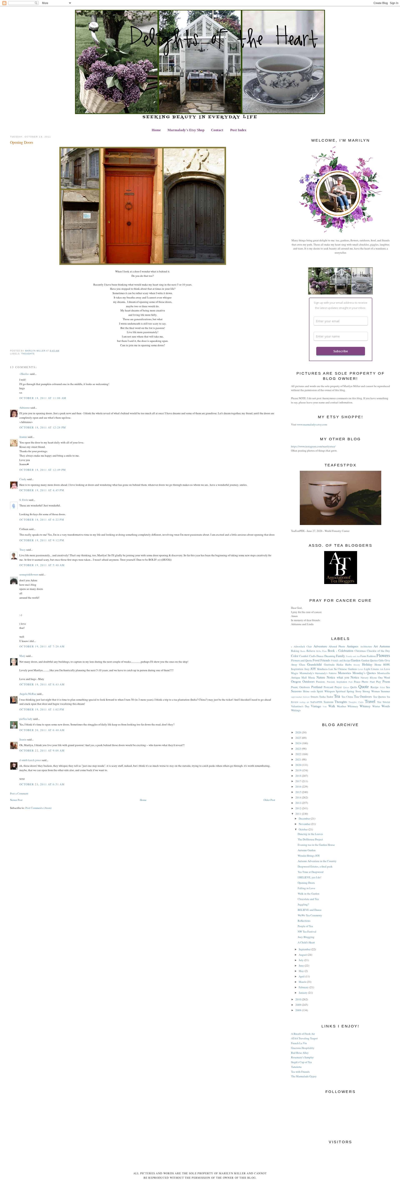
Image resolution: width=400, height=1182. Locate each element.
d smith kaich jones (30, 760)
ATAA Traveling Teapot (304, 1038)
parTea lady (25, 719)
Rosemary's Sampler (302, 1057)
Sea (388, 687)
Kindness (322, 669)
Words (385, 706)
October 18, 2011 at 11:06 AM (42, 398)
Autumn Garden (307, 850)
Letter (360, 669)
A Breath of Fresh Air (303, 1034)
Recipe (375, 687)
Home (156, 130)
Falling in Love (306, 888)
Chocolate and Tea (308, 899)
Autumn (384, 646)
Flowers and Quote (301, 660)
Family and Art (353, 656)
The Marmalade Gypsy (304, 1076)
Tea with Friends (300, 1072)
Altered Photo (337, 646)
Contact (217, 130)
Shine (306, 691)
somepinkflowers (28, 574)
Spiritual (341, 691)
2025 (298, 738)
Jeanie (22, 739)
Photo (365, 682)
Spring (350, 691)
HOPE (386, 664)
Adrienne (24, 407)
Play (378, 682)
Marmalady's (307, 673)
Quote (363, 686)
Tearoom (328, 702)
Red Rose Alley (300, 1053)
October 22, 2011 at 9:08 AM (42, 750)
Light (367, 669)
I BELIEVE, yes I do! (309, 877)
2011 (298, 814)
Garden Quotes (369, 660)
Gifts (381, 660)
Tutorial (386, 702)
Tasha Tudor (326, 697)
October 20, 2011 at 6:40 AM (42, 730)
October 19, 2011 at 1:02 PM (41, 709)
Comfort (303, 656)
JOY (313, 669)
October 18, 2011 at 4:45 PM (41, 490)
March (303, 982)
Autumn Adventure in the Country (317, 861)
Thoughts (28, 353)
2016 (298, 786)
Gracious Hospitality (302, 1048)
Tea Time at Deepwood (311, 872)
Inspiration (297, 669)
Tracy (22, 549)
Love (387, 669)
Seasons (296, 691)
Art (376, 646)
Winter (376, 706)
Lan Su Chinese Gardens (343, 669)
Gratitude (329, 664)
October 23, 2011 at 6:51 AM (42, 784)
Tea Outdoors (363, 696)
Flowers (383, 655)
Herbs (348, 664)
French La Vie (299, 1043)
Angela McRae (27, 694)
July (301, 960)
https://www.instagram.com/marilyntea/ (313, 446)
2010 (298, 999)
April (302, 976)
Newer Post (16, 800)
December (305, 818)
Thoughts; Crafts (356, 702)
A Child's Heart (306, 942)
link (381, 669)
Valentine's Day (300, 706)
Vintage (316, 706)
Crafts (312, 656)
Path (350, 681)
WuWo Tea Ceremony (310, 915)
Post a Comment (19, 793)
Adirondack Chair (303, 646)
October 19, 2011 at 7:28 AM (42, 646)
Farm (363, 656)
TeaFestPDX (316, 702)
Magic (294, 673)
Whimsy (365, 706)
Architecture (366, 646)
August (303, 955)
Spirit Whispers (326, 691)
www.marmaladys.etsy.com (312, 424)
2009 (298, 1005)
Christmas (360, 651)
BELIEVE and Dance (309, 910)
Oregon (296, 681)
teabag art (304, 702)
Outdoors (308, 681)
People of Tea (305, 926)
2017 (298, 781)
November (305, 824)
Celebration (345, 650)
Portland (316, 687)
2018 (298, 776)
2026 (298, 732)
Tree (379, 702)
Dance (320, 656)
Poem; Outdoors (300, 687)
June (302, 965)
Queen (346, 687)
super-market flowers (300, 696)
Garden (355, 660)
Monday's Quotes (364, 673)
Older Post (269, 800)
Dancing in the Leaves (310, 834)
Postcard (328, 687)
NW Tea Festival (307, 931)
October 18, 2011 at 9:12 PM (41, 540)
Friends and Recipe (340, 660)
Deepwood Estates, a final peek (315, 866)
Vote (325, 706)
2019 (298, 770)
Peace (357, 682)
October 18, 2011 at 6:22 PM (41, 519)
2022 (298, 754)
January (303, 992)
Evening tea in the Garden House (316, 845)
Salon (382, 687)
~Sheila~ (24, 374)
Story (358, 691)
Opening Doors (306, 883)
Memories (344, 673)
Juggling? (303, 904)
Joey (307, 669)
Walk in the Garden (308, 893)
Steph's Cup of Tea (301, 1062)
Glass (302, 664)
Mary (22, 656)
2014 (298, 797)
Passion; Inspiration (337, 681)
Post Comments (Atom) (38, 808)
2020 (298, 765)
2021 (298, 759)
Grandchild (314, 664)
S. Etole (23, 500)
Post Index (238, 130)
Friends (325, 660)
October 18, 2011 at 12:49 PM (42, 470)
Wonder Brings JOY (309, 855)
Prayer (338, 687)
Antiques (352, 646)
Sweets (314, 697)
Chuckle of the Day (378, 651)
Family (340, 656)
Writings (296, 710)
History (357, 664)
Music (311, 677)
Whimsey (353, 706)
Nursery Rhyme (369, 677)
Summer (385, 691)
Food (316, 660)
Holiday (367, 664)
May (302, 971)
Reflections (304, 921)
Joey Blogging (306, 937)
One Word (384, 677)
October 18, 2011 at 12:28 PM (42, 427)
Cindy (23, 479)
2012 (298, 808)
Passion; (320, 682)
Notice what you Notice (343, 677)
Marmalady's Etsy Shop (186, 130)
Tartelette (296, 1067)
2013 (298, 803)
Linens (375, 669)
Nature (320, 677)
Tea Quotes (379, 697)
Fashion (371, 656)
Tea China (347, 697)
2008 (298, 1010)
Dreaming (329, 656)
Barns (302, 651)
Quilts (353, 687)
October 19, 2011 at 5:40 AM (42, 565)
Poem (386, 681)
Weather (341, 706)
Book (331, 650)
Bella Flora (321, 651)
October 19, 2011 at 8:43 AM (42, 684)
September (305, 949)
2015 (298, 792)
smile (313, 691)
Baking (295, 651)
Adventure (320, 646)
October (303, 829)
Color (294, 656)
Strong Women (371, 691)
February (304, 987)
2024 (298, 743)
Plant (372, 681)
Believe (310, 651)
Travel (370, 701)
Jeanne (23, 437)
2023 (298, 748)
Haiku (339, 664)
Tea (337, 696)
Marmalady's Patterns (326, 673)
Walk (331, 706)
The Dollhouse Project (310, 839)
